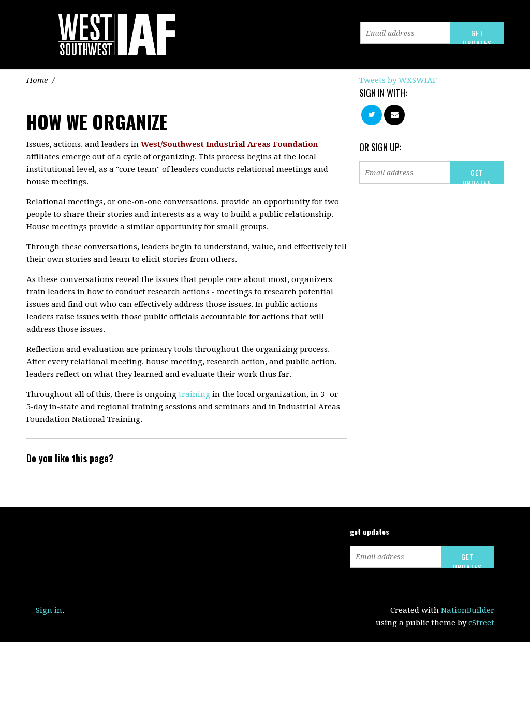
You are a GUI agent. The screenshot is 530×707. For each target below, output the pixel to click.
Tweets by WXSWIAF (398, 80)
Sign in (49, 610)
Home (37, 80)
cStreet (481, 622)
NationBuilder (467, 610)
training (194, 394)
